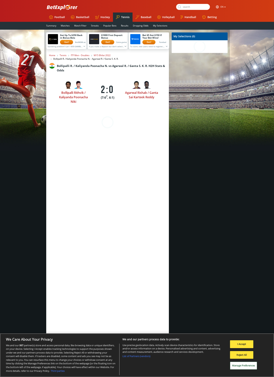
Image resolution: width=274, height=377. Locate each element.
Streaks (95, 25)
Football (59, 17)
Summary (51, 25)
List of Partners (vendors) (136, 356)
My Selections (160, 25)
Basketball (82, 17)
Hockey (105, 17)
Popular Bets (109, 25)
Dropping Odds (141, 25)
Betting (212, 17)
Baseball (146, 17)
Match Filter (80, 25)
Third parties (58, 370)
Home (52, 55)
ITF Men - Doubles (80, 55)
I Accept (241, 344)
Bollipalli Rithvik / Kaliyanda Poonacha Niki (73, 97)
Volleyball (168, 17)
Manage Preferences (243, 365)
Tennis (125, 17)
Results (124, 25)
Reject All (242, 354)
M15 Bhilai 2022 (102, 55)
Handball (190, 17)
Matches (65, 25)
